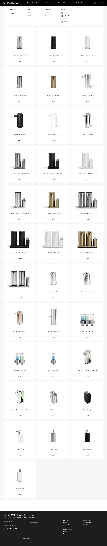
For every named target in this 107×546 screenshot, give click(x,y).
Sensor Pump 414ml (53, 213)
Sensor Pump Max (53, 331)
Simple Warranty (87, 522)
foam (29, 15)
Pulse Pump (53, 410)
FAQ (64, 533)
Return (65, 527)
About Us (85, 518)
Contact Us (66, 531)
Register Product (67, 529)
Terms (24, 538)
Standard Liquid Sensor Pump (87, 370)
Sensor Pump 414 (87, 95)
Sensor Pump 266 (20, 56)
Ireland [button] (15, 525)
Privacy (28, 538)
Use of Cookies (87, 524)
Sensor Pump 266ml (53, 95)
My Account (66, 520)
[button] (28, 2)
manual (47, 15)
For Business (86, 520)
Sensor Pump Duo (87, 213)
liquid (29, 13)
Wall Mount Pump (87, 331)
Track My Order (67, 524)
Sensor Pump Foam (53, 292)
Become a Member (68, 518)
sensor (46, 13)
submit (34, 521)
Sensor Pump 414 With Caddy (20, 174)
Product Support (67, 522)
